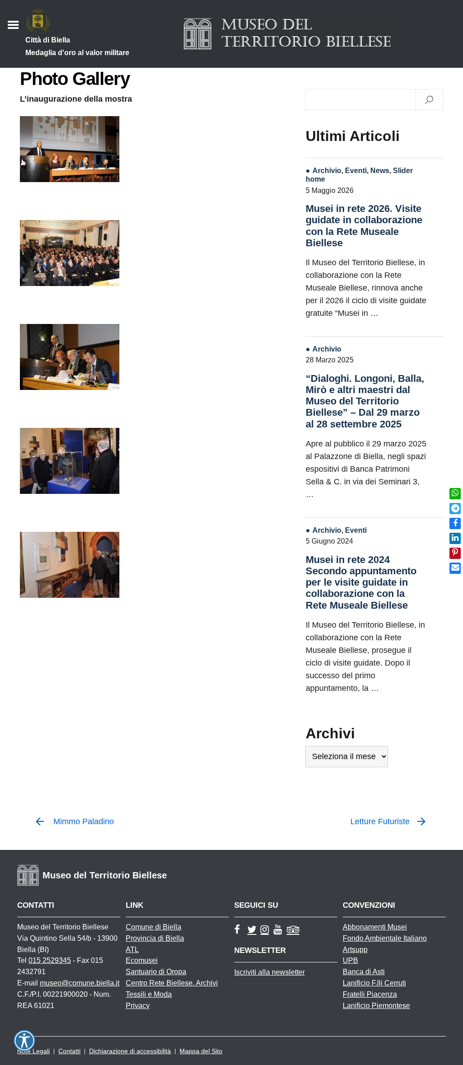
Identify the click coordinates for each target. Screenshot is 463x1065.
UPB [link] (350, 960)
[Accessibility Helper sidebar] (24, 1040)
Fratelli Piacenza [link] (370, 994)
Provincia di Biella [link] (155, 938)
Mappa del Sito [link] (201, 1051)
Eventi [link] (356, 170)
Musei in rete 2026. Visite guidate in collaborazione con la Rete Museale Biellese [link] (364, 226)
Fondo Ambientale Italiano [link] (385, 938)
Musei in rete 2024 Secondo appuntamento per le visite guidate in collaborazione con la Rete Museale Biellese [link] (361, 582)
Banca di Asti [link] (364, 972)
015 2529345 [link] (49, 960)
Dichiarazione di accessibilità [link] (130, 1051)
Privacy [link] (138, 1005)
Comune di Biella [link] (153, 927)
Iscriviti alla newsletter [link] (269, 972)
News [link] (379, 170)
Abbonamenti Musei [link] (375, 927)
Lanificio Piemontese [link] (376, 1005)
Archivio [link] (326, 170)
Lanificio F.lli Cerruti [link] (374, 983)
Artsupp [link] (355, 949)
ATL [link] (132, 949)
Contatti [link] (69, 1051)
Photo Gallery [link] (74, 79)
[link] (455, 493)
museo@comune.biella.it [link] (79, 983)
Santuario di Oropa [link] (156, 972)
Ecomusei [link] (142, 960)
